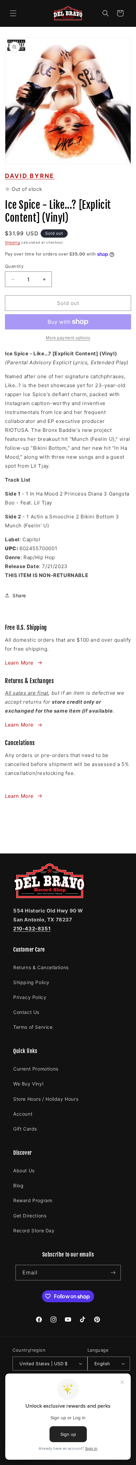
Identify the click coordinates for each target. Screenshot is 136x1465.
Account (22, 1114)
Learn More (19, 663)
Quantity (14, 266)
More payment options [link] (68, 337)
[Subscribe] (113, 1272)
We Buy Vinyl (28, 1083)
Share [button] (19, 595)
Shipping (12, 242)
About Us (24, 1170)
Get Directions (29, 1215)
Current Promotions (35, 1069)
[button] (13, 13)
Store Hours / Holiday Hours (45, 1099)
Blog (18, 1185)
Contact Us (26, 1012)
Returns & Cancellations (41, 967)
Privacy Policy (29, 997)
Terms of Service (33, 1027)
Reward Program (32, 1200)
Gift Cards (25, 1129)
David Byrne (29, 175)
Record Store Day (34, 1230)
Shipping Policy (31, 982)
